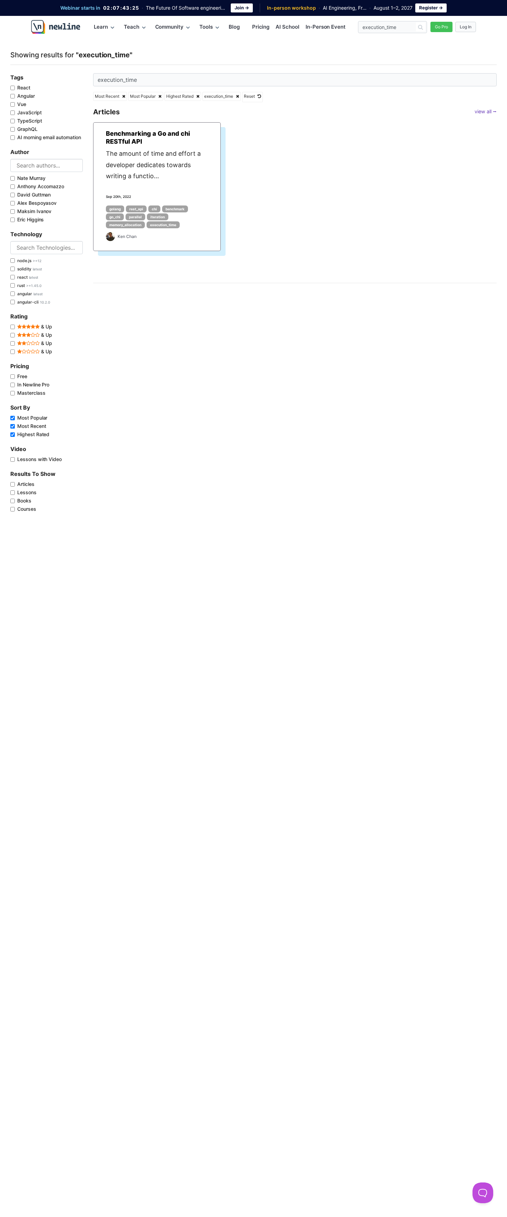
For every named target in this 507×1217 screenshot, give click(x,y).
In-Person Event (326, 26)
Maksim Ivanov (34, 211)
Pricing (261, 26)
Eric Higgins (30, 219)
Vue (21, 104)
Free (22, 376)
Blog (234, 26)
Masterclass (31, 393)
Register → (431, 7)
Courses (26, 509)
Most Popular (32, 418)
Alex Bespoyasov (37, 203)
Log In (465, 26)
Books (24, 501)
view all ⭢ (486, 111)
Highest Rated (33, 434)
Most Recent (31, 426)
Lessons (27, 492)
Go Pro (441, 26)
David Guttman (34, 195)
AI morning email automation (49, 137)
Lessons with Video (39, 459)
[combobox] (46, 165)
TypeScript (29, 121)
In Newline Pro (33, 384)
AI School (287, 26)
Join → (242, 7)
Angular (26, 96)
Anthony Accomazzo (40, 186)
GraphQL (27, 129)
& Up (46, 326)
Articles (25, 484)
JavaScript (29, 112)
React (23, 87)
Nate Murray (31, 178)
